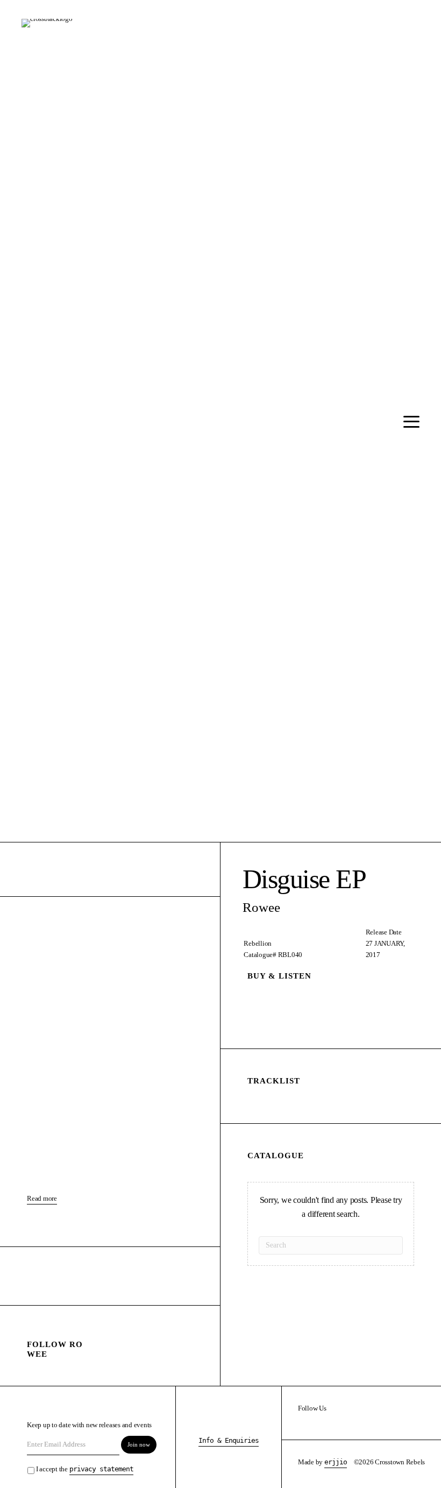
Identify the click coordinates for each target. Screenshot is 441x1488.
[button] (408, 422)
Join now (138, 1444)
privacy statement (101, 1469)
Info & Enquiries (228, 1440)
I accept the (84, 1469)
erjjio (335, 1462)
